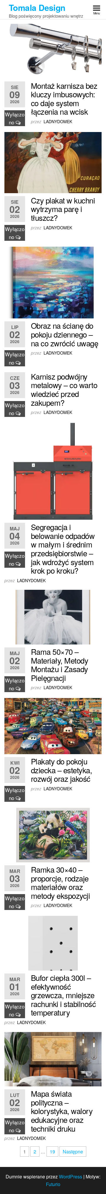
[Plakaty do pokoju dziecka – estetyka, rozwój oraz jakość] (53, 725)
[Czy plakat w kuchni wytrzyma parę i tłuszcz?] (53, 161)
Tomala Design (37, 7)
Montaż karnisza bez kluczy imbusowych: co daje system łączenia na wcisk (64, 98)
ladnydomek (58, 121)
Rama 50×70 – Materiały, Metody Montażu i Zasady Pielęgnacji (59, 664)
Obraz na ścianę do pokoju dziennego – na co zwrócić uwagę (64, 334)
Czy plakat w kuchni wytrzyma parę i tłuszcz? (63, 209)
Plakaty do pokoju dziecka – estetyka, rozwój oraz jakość (61, 770)
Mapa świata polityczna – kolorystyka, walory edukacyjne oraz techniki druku (61, 1110)
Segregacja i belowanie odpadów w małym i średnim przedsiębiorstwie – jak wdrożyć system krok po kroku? (63, 548)
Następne (73, 1151)
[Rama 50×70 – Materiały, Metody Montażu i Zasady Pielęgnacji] (53, 616)
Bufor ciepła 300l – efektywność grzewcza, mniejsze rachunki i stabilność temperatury (63, 995)
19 (52, 1151)
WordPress (70, 1176)
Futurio (53, 1184)
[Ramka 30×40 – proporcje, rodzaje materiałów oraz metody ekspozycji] (53, 834)
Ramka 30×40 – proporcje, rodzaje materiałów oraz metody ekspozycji (60, 882)
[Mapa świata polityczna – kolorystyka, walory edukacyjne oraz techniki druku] (53, 1058)
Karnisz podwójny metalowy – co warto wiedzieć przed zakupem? (64, 389)
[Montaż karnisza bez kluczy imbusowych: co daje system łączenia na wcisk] (53, 50)
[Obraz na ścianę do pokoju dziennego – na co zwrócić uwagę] (53, 282)
